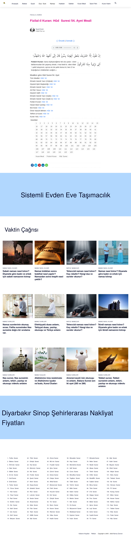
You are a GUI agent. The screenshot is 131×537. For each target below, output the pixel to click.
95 (41, 146)
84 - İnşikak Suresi (92, 482)
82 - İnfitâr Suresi (92, 475)
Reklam (93, 534)
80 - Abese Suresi (92, 468)
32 (51, 129)
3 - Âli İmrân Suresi (13, 465)
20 (56, 126)
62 (71, 136)
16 (36, 126)
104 (89, 146)
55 (36, 136)
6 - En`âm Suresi (12, 475)
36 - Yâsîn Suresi (32, 512)
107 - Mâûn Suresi (112, 495)
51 (81, 133)
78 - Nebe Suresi (92, 461)
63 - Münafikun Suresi (73, 475)
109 (54, 149)
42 (36, 133)
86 (61, 142)
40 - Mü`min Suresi (53, 461)
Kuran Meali (82, 3)
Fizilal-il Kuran (36, 15)
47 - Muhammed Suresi (54, 485)
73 (61, 139)
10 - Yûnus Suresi (13, 488)
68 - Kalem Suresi (72, 492)
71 (51, 139)
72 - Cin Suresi (71, 505)
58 (51, 136)
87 (66, 142)
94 (36, 146)
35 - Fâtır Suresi (32, 508)
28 (95, 126)
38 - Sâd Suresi (32, 518)
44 (46, 133)
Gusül (33, 3)
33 (56, 129)
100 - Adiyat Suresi (113, 471)
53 (90, 133)
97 (51, 146)
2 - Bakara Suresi (12, 461)
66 (90, 136)
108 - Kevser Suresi (113, 498)
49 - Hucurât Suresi (53, 492)
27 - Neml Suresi (32, 482)
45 (51, 133)
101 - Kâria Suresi (112, 475)
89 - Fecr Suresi (92, 498)
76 (76, 139)
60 (61, 136)
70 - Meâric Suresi (72, 498)
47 (61, 133)
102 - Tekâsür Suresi (113, 478)
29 (36, 129)
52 (85, 133)
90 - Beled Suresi (92, 502)
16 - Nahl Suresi (12, 508)
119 (48, 152)
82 (41, 142)
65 (85, 136)
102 (78, 146)
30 (41, 129)
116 (94, 149)
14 (92, 123)
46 (56, 133)
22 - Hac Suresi (32, 465)
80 (95, 139)
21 (61, 126)
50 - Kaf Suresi (51, 495)
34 (61, 129)
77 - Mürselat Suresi (93, 458)
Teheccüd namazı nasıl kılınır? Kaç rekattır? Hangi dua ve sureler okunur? (81, 273)
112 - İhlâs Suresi (112, 512)
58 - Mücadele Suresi (73, 458)
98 (56, 146)
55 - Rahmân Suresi (53, 512)
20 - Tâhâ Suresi (32, 458)
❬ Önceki (60, 41)
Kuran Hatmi (106, 3)
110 (60, 149)
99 (61, 146)
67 (95, 136)
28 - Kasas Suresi (32, 485)
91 (85, 142)
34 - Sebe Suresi (32, 505)
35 (66, 129)
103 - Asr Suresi (112, 482)
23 (71, 126)
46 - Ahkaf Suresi (52, 482)
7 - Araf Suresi (11, 478)
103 (83, 146)
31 (46, 129)
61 (66, 136)
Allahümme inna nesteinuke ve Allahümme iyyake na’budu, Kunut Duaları (48, 380)
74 (66, 139)
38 (81, 129)
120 (54, 152)
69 (41, 139)
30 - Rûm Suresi (32, 492)
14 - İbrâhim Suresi (13, 502)
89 (76, 142)
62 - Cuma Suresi (72, 471)
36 (71, 129)
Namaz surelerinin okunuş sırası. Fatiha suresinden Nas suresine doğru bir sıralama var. (17, 328)
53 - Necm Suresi (52, 505)
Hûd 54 (44, 78)
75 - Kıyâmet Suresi (73, 515)
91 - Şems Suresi (92, 505)
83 (46, 142)
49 (71, 133)
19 (51, 126)
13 (87, 123)
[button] (15, 3)
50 (76, 133)
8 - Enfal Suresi (12, 482)
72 (56, 139)
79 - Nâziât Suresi (92, 465)
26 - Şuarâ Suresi (32, 478)
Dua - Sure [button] (42, 3)
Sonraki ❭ (70, 41)
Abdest (24, 3)
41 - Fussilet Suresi (53, 465)
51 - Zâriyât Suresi (53, 498)
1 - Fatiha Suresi (12, 458)
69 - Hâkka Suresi (72, 495)
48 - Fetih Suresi (52, 488)
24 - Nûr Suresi (32, 471)
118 (42, 152)
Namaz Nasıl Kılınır (10, 268)
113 (77, 149)
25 (81, 126)
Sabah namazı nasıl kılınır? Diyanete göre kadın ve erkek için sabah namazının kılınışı (17, 273)
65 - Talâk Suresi (72, 482)
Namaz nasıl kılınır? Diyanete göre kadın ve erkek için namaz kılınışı (112, 273)
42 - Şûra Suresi (52, 468)
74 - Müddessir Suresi (73, 512)
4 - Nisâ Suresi (12, 468)
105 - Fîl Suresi (111, 488)
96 (46, 146)
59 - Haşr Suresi (72, 461)
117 (37, 152)
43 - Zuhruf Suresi (52, 471)
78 (85, 139)
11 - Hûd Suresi (12, 492)
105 (95, 146)
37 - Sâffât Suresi (32, 515)
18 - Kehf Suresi (12, 515)
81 (36, 142)
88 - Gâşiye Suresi (92, 495)
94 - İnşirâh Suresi (92, 515)
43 (41, 133)
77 (81, 139)
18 (46, 126)
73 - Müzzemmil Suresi (74, 508)
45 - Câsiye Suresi (53, 478)
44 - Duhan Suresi (52, 475)
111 (65, 149)
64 (81, 136)
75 (71, 139)
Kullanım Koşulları (84, 534)
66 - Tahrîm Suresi (73, 485)
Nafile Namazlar (72, 268)
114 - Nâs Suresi (112, 518)
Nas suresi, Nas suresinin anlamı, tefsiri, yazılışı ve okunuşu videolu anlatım (15, 380)
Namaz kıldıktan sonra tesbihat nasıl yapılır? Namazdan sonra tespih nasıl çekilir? (49, 275)
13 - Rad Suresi (12, 498)
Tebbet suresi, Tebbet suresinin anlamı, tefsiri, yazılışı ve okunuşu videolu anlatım (111, 382)
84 (51, 142)
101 (72, 146)
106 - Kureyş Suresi (113, 492)
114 (82, 149)
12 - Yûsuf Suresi (12, 495)
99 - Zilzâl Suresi (112, 468)
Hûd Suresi (63, 156)
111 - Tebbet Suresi (113, 508)
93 (95, 142)
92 (90, 142)
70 (46, 139)
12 (82, 123)
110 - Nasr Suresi (112, 505)
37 (76, 129)
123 (71, 152)
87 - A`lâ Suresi (92, 492)
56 (41, 136)
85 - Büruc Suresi (92, 485)
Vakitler (71, 3)
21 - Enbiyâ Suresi (33, 461)
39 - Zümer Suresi (52, 458)
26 (85, 126)
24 (76, 126)
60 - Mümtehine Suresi (74, 465)
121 (59, 152)
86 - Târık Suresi (92, 488)
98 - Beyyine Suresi (113, 465)
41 (95, 129)
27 (90, 126)
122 (65, 152)
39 (85, 129)
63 (76, 136)
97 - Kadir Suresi (112, 461)
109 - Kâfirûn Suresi (113, 502)
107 (43, 149)
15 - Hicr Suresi (12, 505)
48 (66, 133)
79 (90, 139)
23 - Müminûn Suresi (33, 468)
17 (41, 126)
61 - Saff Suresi (72, 468)
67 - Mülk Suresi (72, 488)
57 (46, 136)
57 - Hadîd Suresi (52, 518)
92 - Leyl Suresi (92, 508)
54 (95, 133)
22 (66, 126)
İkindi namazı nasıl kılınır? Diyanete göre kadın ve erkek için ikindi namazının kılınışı (112, 327)
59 (56, 136)
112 (71, 149)
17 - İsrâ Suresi (12, 512)
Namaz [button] (52, 3)
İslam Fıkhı (93, 3)
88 (71, 142)
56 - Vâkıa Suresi (52, 515)
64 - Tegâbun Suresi (73, 478)
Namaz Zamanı (118, 534)
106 (37, 149)
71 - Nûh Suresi (72, 502)
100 (66, 146)
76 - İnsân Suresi (72, 518)
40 (90, 129)
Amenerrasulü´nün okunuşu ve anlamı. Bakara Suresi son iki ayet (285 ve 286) (80, 380)
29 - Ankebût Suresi (33, 488)
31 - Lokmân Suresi (33, 495)
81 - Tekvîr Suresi (92, 471)
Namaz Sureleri (9, 321)
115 (88, 149)
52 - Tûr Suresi (51, 502)
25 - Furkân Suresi (33, 475)
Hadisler (62, 3)
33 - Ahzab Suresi (32, 502)
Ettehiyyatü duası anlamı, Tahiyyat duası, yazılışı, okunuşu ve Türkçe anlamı (48, 327)
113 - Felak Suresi (112, 515)
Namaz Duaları (40, 375)
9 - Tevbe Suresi (12, 485)
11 (78, 123)
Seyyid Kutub (40, 29)
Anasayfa (15, 3)
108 (48, 149)
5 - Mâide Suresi (12, 471)
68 (36, 139)
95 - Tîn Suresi (91, 518)
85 (56, 142)
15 (97, 123)
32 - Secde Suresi (32, 498)
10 (73, 123)
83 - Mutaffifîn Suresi (93, 478)
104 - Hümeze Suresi (113, 485)
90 (81, 142)
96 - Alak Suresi (112, 458)
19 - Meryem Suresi (13, 518)
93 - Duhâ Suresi (92, 512)
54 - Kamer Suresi (52, 508)
